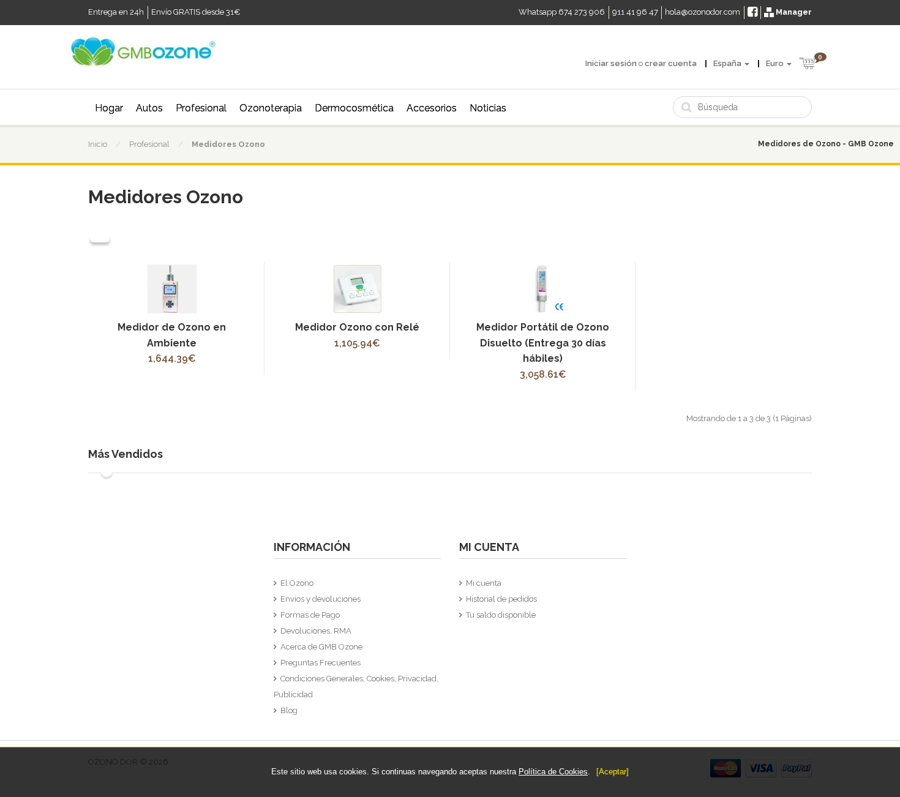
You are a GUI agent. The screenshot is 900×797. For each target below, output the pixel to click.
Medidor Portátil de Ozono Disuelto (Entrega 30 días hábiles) (542, 342)
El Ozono (296, 583)
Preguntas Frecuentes (320, 662)
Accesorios (432, 108)
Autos (149, 108)
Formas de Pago (310, 614)
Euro (776, 63)
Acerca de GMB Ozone (321, 646)
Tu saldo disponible (501, 614)
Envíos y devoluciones (320, 599)
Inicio (97, 144)
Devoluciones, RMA (315, 630)
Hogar (109, 108)
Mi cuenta (483, 583)
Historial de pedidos (501, 599)
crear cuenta (671, 63)
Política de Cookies (553, 771)
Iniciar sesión (611, 63)
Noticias (488, 108)
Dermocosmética (354, 108)
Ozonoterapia (270, 108)
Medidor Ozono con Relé (357, 327)
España (728, 63)
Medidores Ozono (228, 144)
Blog (289, 710)
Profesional (201, 108)
